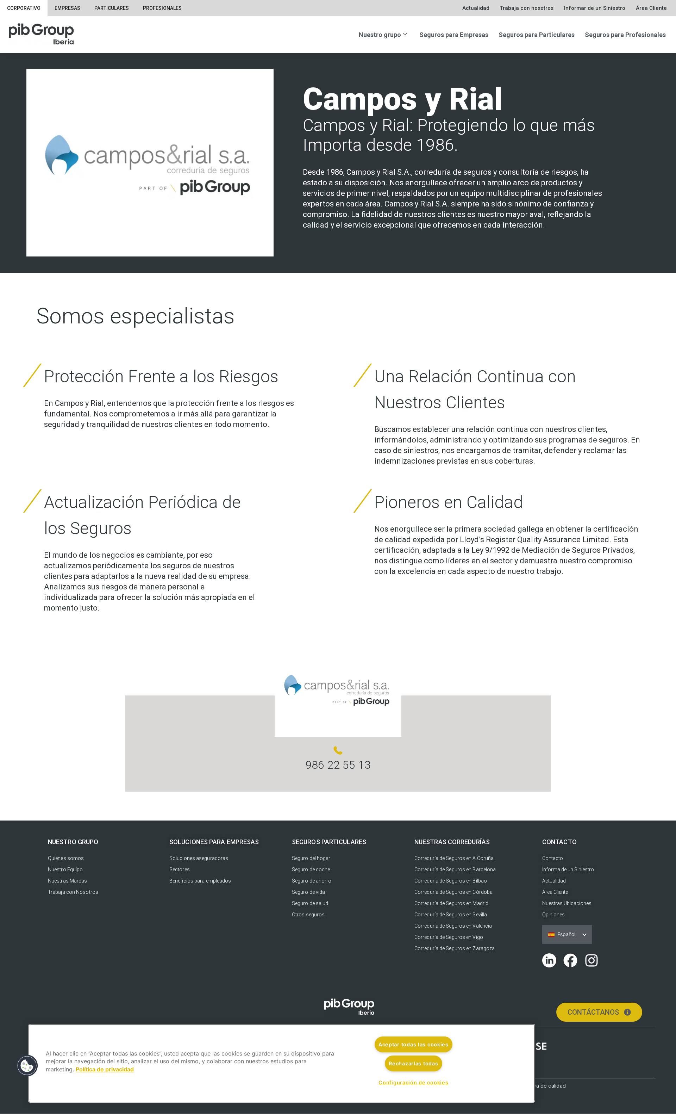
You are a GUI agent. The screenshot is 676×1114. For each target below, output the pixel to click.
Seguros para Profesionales (625, 34)
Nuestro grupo (380, 34)
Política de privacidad (105, 1069)
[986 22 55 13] (338, 750)
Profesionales (162, 8)
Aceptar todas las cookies (413, 1044)
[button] (27, 1065)
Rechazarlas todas (413, 1063)
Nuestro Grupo (73, 842)
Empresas (67, 8)
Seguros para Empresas (453, 34)
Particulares (111, 8)
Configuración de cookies (413, 1082)
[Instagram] (591, 960)
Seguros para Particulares (537, 34)
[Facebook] (570, 960)
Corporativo (23, 8)
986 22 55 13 (338, 765)
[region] (281, 1063)
